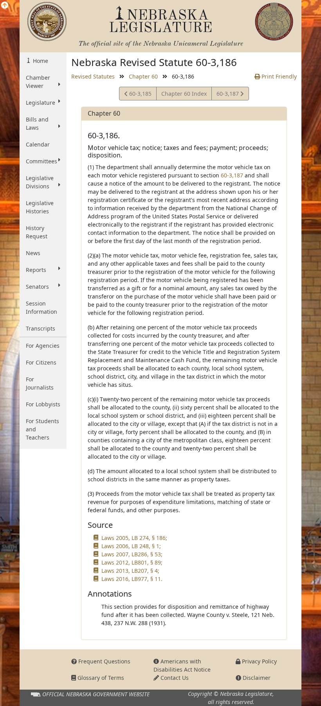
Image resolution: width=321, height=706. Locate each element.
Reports (36, 269)
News (33, 253)
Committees (41, 161)
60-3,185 (139, 94)
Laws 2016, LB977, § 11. (131, 579)
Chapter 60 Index (184, 93)
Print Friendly (278, 76)
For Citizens (41, 362)
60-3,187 (228, 94)
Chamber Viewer (38, 81)
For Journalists (40, 383)
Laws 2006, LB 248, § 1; (131, 546)
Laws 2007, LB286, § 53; (131, 554)
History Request (36, 232)
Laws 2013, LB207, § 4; (130, 570)
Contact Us (174, 677)
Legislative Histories (40, 207)
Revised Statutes (93, 76)
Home (39, 60)
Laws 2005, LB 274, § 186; (134, 538)
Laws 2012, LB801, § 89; (131, 562)
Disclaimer (256, 677)
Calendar (38, 144)
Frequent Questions (103, 661)
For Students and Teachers (42, 429)
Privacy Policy (258, 661)
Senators (37, 286)
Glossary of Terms (100, 677)
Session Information (41, 307)
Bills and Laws (37, 123)
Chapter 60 (143, 76)
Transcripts (40, 328)
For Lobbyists (43, 404)
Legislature (40, 102)
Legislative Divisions (40, 182)
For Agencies (43, 345)
